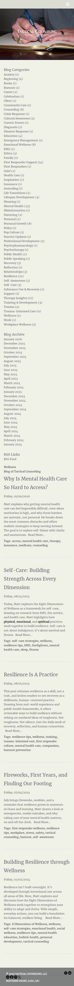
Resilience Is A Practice (31, 674)
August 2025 (12, 361)
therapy (55, 541)
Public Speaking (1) (17, 258)
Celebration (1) (14, 96)
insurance (10, 545)
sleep (24, 649)
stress (30, 832)
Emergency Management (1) (23, 140)
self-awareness (43, 837)
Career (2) (10, 92)
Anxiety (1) (11, 74)
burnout (25, 837)
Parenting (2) (13, 215)
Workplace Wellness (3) (20, 324)
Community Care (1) (17, 105)
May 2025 (10, 374)
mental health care (35, 541)
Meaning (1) (12, 201)
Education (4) (13, 136)
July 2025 (10, 365)
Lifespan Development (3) (21, 197)
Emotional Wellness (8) (20, 144)
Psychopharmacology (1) (20, 245)
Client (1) (10, 100)
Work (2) (10, 320)
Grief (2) (9, 171)
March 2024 (12, 435)
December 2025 (14, 343)
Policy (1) (10, 228)
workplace (17, 832)
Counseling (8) (14, 109)
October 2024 (13, 405)
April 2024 (11, 431)
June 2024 (11, 422)
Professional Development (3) (24, 241)
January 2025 (13, 391)
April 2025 (11, 378)
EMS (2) (9, 149)
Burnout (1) (11, 87)
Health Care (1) (14, 175)
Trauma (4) (11, 307)
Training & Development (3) (23, 302)
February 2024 (14, 440)
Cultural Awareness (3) (19, 118)
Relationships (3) (15, 271)
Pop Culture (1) (14, 232)
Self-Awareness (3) (17, 280)
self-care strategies (25, 641)
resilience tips (13, 645)
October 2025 (13, 352)
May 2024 (10, 427)
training (51, 736)
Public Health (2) (15, 254)
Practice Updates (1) (17, 236)
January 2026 (13, 339)
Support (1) (11, 293)
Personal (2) (12, 219)
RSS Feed (10, 459)
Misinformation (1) (17, 210)
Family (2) (11, 157)
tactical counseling (36, 941)
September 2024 (15, 409)
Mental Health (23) (17, 206)
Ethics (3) (10, 153)
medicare (25, 545)
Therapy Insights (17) (18, 298)
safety (40, 832)
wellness (46, 641)
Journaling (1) (13, 188)
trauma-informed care (19, 741)
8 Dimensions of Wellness (29, 924)
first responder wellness (28, 828)
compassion (50, 745)
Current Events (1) (16, 122)
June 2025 (11, 370)
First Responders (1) (17, 166)
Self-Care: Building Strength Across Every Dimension (30, 578)
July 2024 (10, 418)
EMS (27, 645)
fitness (34, 649)
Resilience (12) (14, 276)
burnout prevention (17, 750)
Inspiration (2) (14, 179)
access (16, 541)
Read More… (36, 535)
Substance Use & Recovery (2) (24, 289)
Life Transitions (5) (17, 193)
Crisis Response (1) (16, 114)
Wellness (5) (12, 315)
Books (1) (10, 83)
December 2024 (14, 396)
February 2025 (14, 387)
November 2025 (15, 348)
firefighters (40, 645)
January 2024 (13, 444)
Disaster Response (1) (18, 131)
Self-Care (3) (12, 285)
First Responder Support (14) (23, 162)
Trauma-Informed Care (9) (22, 311)
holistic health (29, 937)
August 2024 (12, 413)
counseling (40, 545)
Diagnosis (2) (13, 127)
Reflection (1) (13, 267)
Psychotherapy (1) (16, 249)
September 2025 (15, 356)
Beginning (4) (13, 79)
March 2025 (12, 383)
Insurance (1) (13, 184)
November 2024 (15, 400)
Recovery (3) (12, 263)
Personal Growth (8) (17, 223)
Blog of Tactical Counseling (22, 471)
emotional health (44, 928)
